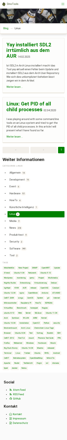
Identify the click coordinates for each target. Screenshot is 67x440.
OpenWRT (45, 268)
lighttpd (7, 288)
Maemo (40, 348)
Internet (56, 298)
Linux (13, 214)
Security (15, 241)
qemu (32, 278)
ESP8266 (48, 303)
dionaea (55, 363)
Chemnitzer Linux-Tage (44, 328)
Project (41, 278)
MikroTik (50, 358)
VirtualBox (8, 308)
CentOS (30, 298)
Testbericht (28, 363)
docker (15, 368)
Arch (6, 318)
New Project (23, 268)
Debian (54, 283)
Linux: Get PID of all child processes (28, 106)
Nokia (23, 368)
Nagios (45, 308)
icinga (20, 298)
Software (17, 248)
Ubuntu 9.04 (19, 273)
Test (31, 333)
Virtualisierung (40, 283)
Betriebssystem (19, 358)
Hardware (17, 193)
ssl (47, 363)
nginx (21, 293)
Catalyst (55, 288)
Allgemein (17, 172)
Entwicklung (25, 283)
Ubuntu (37, 353)
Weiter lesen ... (14, 86)
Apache (7, 363)
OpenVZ (36, 323)
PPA (59, 338)
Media (14, 220)
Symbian (15, 318)
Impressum (19, 418)
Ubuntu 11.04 (51, 313)
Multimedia (53, 278)
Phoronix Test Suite (45, 338)
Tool (13, 255)
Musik (53, 343)
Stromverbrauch (10, 328)
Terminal (7, 353)
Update (57, 268)
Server (28, 313)
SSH (59, 333)
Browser (7, 333)
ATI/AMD (56, 293)
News (15, 227)
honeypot (34, 308)
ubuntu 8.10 (9, 313)
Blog (5, 28)
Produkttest (18, 234)
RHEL (46, 353)
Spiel (6, 368)
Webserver (18, 343)
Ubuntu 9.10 (45, 273)
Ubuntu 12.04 (9, 293)
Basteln (50, 333)
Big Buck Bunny (11, 348)
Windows (30, 343)
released (50, 348)
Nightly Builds (10, 283)
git (48, 298)
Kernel (44, 318)
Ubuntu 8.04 (20, 333)
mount (31, 338)
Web (20, 313)
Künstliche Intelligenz (23, 207)
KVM (16, 288)
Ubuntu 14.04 (27, 348)
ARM (35, 318)
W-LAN (26, 318)
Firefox (7, 343)
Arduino (45, 293)
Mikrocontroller (10, 303)
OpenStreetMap (36, 358)
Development (19, 179)
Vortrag (40, 333)
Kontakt (17, 414)
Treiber (27, 353)
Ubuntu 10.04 (9, 323)
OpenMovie (33, 293)
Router (16, 363)
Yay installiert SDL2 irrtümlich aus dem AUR (28, 50)
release (33, 288)
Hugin (39, 363)
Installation (24, 323)
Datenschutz (20, 423)
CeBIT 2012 (9, 338)
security (56, 323)
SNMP (34, 268)
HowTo (15, 200)
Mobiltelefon (9, 268)
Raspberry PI (26, 303)
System (40, 298)
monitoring (21, 278)
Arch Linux (25, 328)
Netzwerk (32, 273)
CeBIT (6, 358)
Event (14, 186)
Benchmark (21, 308)
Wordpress (8, 278)
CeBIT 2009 (9, 298)
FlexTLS (21, 338)
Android (56, 353)
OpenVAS (44, 288)
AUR (24, 288)
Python (46, 323)
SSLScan (38, 313)
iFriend (7, 273)
